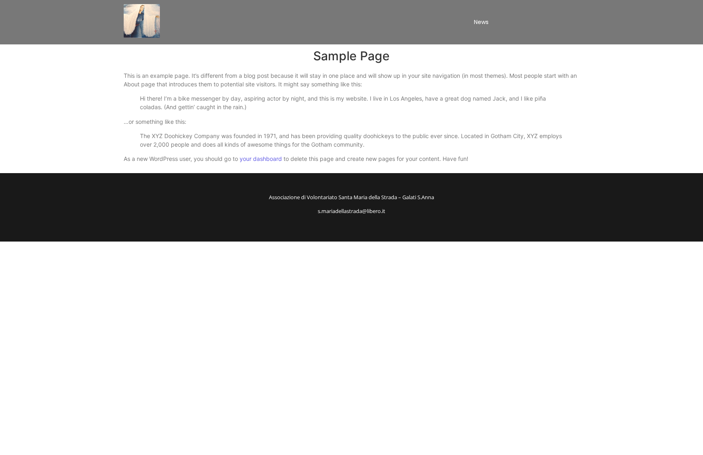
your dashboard (261, 158)
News (481, 22)
